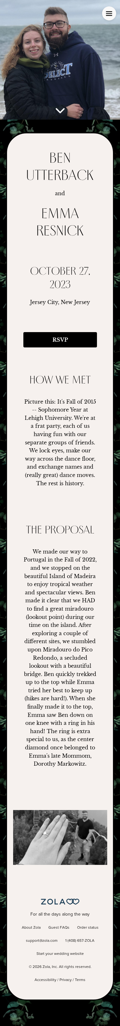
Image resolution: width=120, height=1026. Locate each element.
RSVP (60, 340)
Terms (80, 980)
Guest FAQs (58, 928)
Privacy (66, 980)
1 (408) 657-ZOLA (79, 941)
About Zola (31, 928)
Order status (88, 928)
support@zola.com (42, 941)
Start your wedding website (60, 954)
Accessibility (45, 980)
